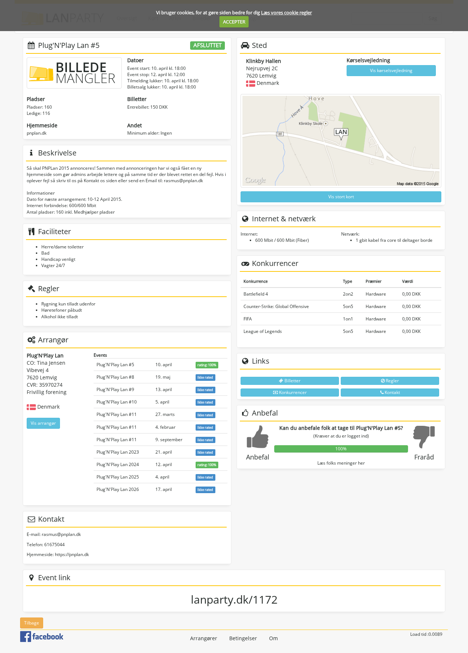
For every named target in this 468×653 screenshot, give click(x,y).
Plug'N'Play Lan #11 (117, 414)
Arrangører (203, 638)
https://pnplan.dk (72, 554)
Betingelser (243, 638)
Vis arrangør (43, 423)
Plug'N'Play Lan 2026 (118, 489)
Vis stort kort (341, 197)
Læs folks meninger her (341, 463)
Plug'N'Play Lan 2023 (118, 452)
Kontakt (392, 392)
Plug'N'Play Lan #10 (117, 402)
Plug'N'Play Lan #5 (115, 364)
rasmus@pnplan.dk (61, 534)
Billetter (292, 381)
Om (273, 638)
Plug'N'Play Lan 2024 (118, 464)
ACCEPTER (234, 21)
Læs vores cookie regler (286, 12)
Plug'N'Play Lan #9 (115, 389)
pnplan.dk (36, 133)
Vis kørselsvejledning (391, 70)
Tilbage (31, 623)
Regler (392, 381)
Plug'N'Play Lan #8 (115, 377)
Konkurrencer (292, 392)
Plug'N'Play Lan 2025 (118, 477)
